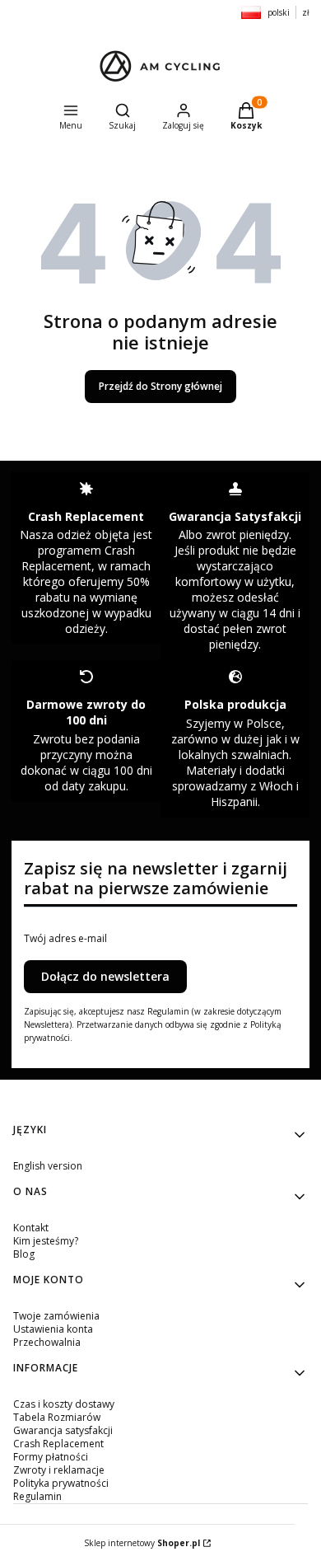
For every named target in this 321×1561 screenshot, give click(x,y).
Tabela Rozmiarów (56, 1417)
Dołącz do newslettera (105, 976)
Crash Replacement (58, 1444)
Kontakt (31, 1228)
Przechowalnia (47, 1342)
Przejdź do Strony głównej (160, 386)
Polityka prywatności (61, 1483)
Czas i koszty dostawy (63, 1404)
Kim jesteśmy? (45, 1241)
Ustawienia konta (53, 1329)
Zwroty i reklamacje (59, 1470)
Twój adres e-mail (65, 938)
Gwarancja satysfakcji (63, 1430)
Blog (24, 1254)
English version (47, 1166)
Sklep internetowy (142, 1543)
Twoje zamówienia (56, 1316)
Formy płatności (50, 1457)
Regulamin (37, 1496)
